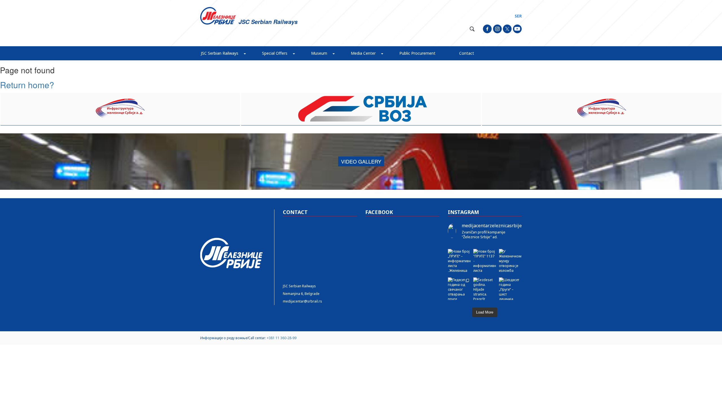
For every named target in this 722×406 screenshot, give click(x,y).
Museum (319, 53)
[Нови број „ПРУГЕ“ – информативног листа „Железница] (459, 260)
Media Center (363, 53)
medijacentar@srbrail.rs (302, 301)
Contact (466, 53)
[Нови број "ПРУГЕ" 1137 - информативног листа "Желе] (484, 260)
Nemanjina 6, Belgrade (301, 293)
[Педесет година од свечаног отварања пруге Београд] (459, 288)
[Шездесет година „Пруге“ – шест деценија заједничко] (510, 288)
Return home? (27, 85)
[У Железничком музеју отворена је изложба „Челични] (510, 260)
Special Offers (274, 53)
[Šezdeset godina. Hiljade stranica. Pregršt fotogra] (484, 288)
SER (518, 16)
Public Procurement (417, 53)
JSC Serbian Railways (219, 53)
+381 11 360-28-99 (281, 338)
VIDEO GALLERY (361, 161)
